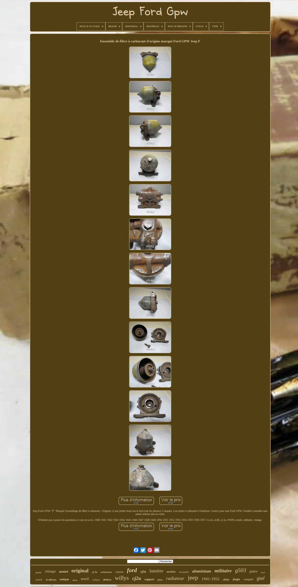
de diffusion (51, 580)
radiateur (175, 578)
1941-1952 (211, 579)
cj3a (143, 571)
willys (122, 578)
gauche (38, 572)
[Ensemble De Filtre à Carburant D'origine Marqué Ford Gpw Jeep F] (150, 63)
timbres (107, 579)
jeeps (236, 579)
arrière (171, 571)
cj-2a (94, 572)
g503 (240, 570)
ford (132, 570)
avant (63, 571)
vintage (50, 571)
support (149, 579)
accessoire (184, 572)
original (79, 570)
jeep (193, 577)
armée (39, 579)
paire (253, 571)
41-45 (263, 573)
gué (261, 578)
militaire (223, 570)
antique (64, 579)
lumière (156, 570)
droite (75, 580)
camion (119, 571)
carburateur (106, 572)
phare (160, 580)
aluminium (201, 571)
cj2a (136, 578)
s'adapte (96, 579)
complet (248, 579)
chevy (226, 579)
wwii (85, 578)
